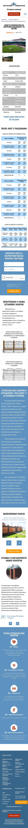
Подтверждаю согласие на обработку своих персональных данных (14, 285)
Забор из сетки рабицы (6, 765)
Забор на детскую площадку (7, 774)
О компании (5, 801)
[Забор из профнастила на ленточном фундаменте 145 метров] (14, 44)
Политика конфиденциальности (14, 819)
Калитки (17, 776)
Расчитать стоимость (14, 14)
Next (19, 542)
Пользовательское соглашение (14, 821)
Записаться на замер (21, 802)
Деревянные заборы (18, 760)
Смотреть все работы (14, 551)
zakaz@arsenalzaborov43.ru (14, 806)
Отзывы (4, 797)
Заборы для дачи (7, 759)
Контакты (5, 803)
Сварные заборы (20, 769)
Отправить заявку (14, 291)
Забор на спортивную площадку (5, 779)
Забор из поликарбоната (19, 763)
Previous (8, 542)
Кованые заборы (20, 771)
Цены (3, 792)
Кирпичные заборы (18, 767)
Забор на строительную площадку (6, 783)
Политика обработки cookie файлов (14, 823)
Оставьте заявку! (14, 9)
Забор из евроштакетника (7, 769)
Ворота (17, 774)
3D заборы (5, 771)
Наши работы (6, 794)
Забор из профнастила (6, 762)
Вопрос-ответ (6, 799)
